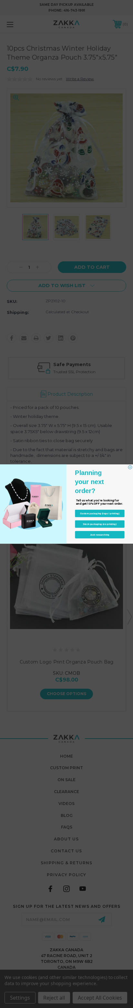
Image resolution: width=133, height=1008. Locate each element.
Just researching (99, 534)
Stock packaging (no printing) (100, 524)
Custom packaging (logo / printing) (100, 513)
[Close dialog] (130, 467)
